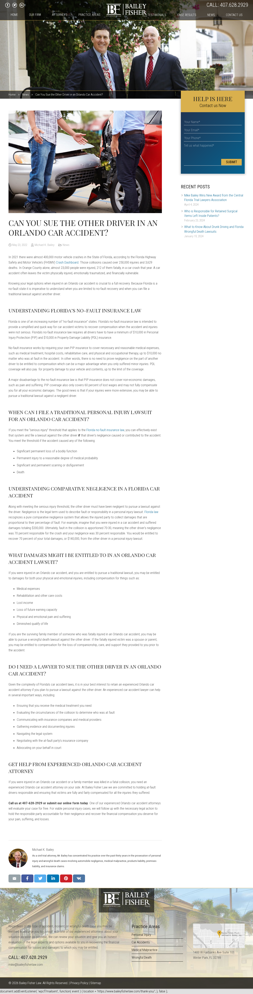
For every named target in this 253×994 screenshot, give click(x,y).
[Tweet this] (40, 878)
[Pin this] (66, 878)
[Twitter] (14, 5)
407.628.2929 (234, 5)
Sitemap (95, 983)
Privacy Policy (79, 983)
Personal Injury (141, 935)
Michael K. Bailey (44, 245)
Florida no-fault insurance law (105, 430)
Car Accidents (141, 942)
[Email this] (14, 878)
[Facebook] (7, 5)
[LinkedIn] (21, 5)
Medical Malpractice (144, 950)
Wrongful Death (142, 957)
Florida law (151, 512)
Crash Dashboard (67, 262)
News (66, 245)
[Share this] (27, 878)
